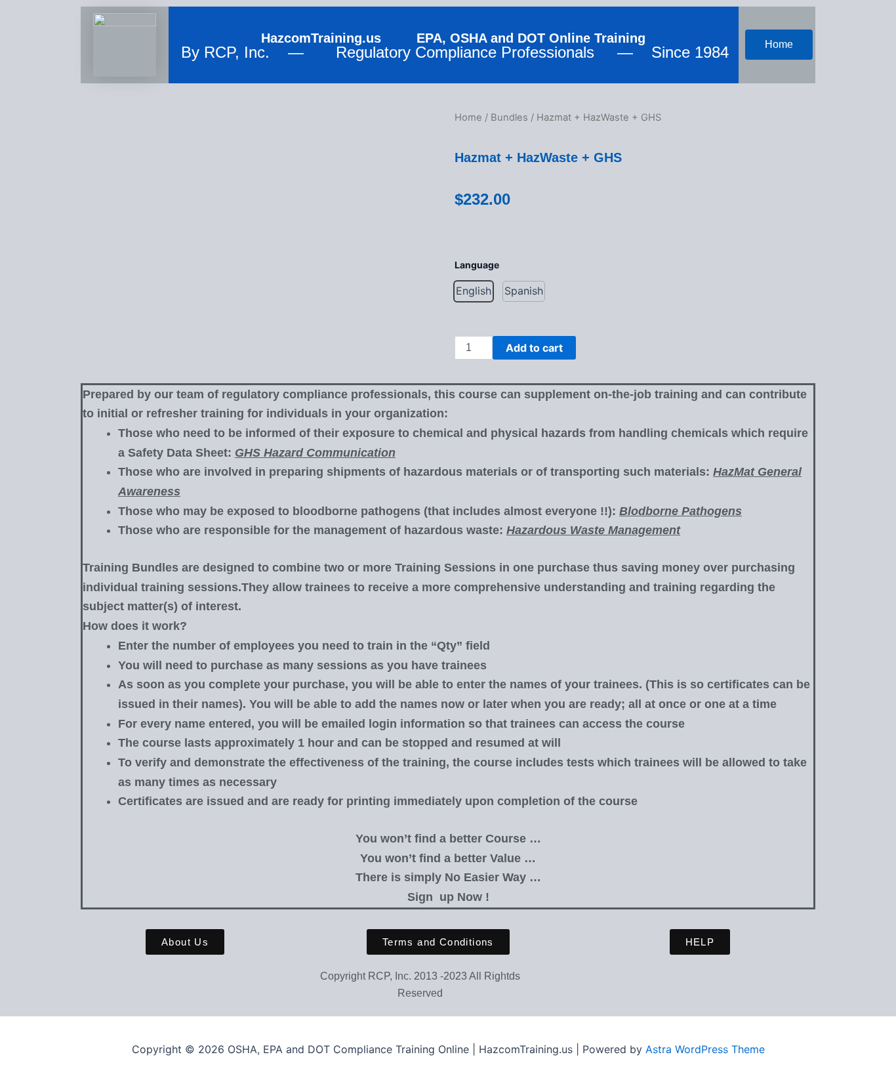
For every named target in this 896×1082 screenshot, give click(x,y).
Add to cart (534, 347)
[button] (474, 291)
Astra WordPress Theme (705, 1049)
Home (468, 117)
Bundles (509, 117)
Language (477, 264)
